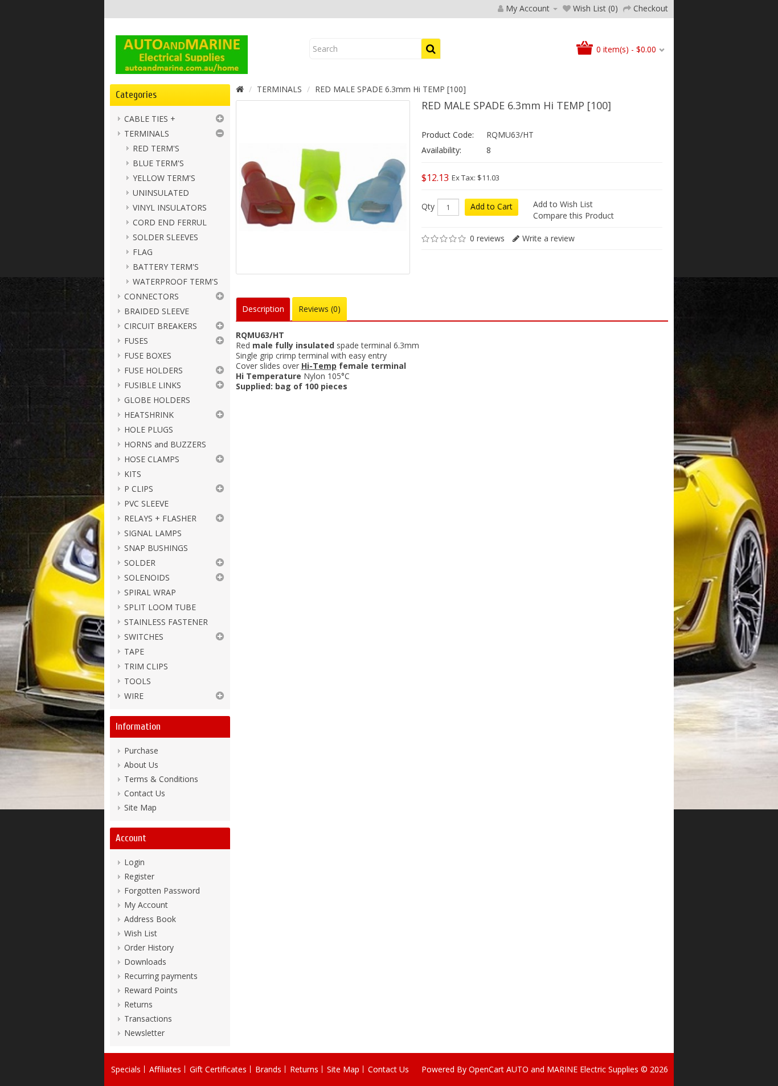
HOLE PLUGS (148, 429)
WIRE (134, 695)
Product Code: (447, 134)
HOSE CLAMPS (151, 459)
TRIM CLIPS (146, 666)
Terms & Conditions (161, 779)
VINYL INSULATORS (170, 207)
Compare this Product (573, 215)
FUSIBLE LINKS (152, 385)
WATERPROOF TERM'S (175, 281)
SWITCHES (143, 636)
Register (139, 876)
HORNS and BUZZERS (165, 444)
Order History (149, 947)
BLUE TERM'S (158, 163)
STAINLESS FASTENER (166, 621)
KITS (132, 473)
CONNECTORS (151, 296)
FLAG (143, 251)
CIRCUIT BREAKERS (160, 325)
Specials (126, 1069)
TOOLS (137, 681)
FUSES (136, 340)
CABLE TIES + (149, 118)
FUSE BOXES (147, 355)
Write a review (548, 238)
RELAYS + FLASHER (160, 518)
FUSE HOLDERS (153, 370)
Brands (268, 1069)
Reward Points (151, 990)
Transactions (148, 1018)
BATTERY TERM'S (166, 266)
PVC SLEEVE (146, 503)
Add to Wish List (563, 204)
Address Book (150, 919)
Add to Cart (491, 206)
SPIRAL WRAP (150, 592)
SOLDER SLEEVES (165, 237)
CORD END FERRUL (170, 222)
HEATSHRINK (149, 414)
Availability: (441, 150)
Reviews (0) (319, 308)
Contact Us (144, 793)
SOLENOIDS (147, 577)
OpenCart (486, 1069)
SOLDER (139, 562)
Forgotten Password (162, 890)
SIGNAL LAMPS (153, 533)
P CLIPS (138, 488)
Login (134, 862)
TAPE (134, 651)
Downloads (145, 961)
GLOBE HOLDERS (157, 399)
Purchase (141, 750)
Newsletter (144, 1032)
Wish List (140, 933)
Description (263, 308)
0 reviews (487, 238)
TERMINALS (146, 133)
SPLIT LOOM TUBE (160, 607)
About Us (141, 764)
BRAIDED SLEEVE (156, 311)
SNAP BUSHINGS (156, 547)
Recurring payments (161, 975)
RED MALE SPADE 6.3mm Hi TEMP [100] (390, 89)
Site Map (140, 807)
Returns (138, 1004)
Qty (428, 206)
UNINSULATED (161, 192)
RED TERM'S (156, 148)
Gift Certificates (218, 1069)
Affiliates (165, 1069)
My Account (146, 904)
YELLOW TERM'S (164, 177)
